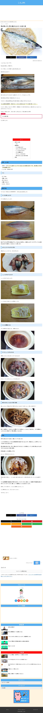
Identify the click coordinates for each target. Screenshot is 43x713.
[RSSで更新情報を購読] (21, 526)
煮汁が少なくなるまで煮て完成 (22, 155)
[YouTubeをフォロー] (32, 521)
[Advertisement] (21, 13)
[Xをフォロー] (11, 521)
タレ (17, 143)
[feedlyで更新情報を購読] (32, 524)
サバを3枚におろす (19, 147)
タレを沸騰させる (19, 152)
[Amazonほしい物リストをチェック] (11, 524)
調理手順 (16, 145)
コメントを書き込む (21, 571)
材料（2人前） (18, 142)
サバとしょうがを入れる (20, 153)
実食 (16, 157)
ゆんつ (21, 596)
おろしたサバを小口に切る (21, 148)
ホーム (7, 709)
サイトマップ (35, 709)
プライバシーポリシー (21, 709)
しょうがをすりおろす (20, 150)
